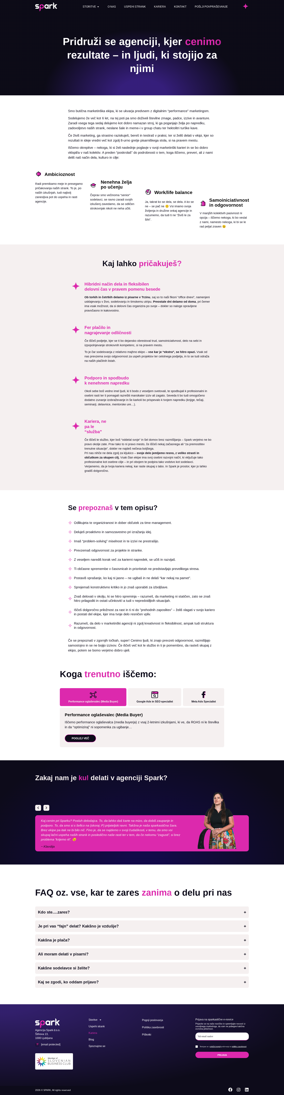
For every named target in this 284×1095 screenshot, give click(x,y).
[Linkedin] (247, 1090)
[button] (38, 808)
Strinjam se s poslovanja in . (223, 1046)
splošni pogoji (215, 1046)
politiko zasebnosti (239, 1046)
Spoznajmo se (97, 1046)
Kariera (93, 1033)
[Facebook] (230, 1090)
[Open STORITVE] (98, 7)
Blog (91, 1039)
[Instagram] (239, 1090)
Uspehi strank (97, 1026)
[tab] (93, 697)
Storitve (93, 1019)
